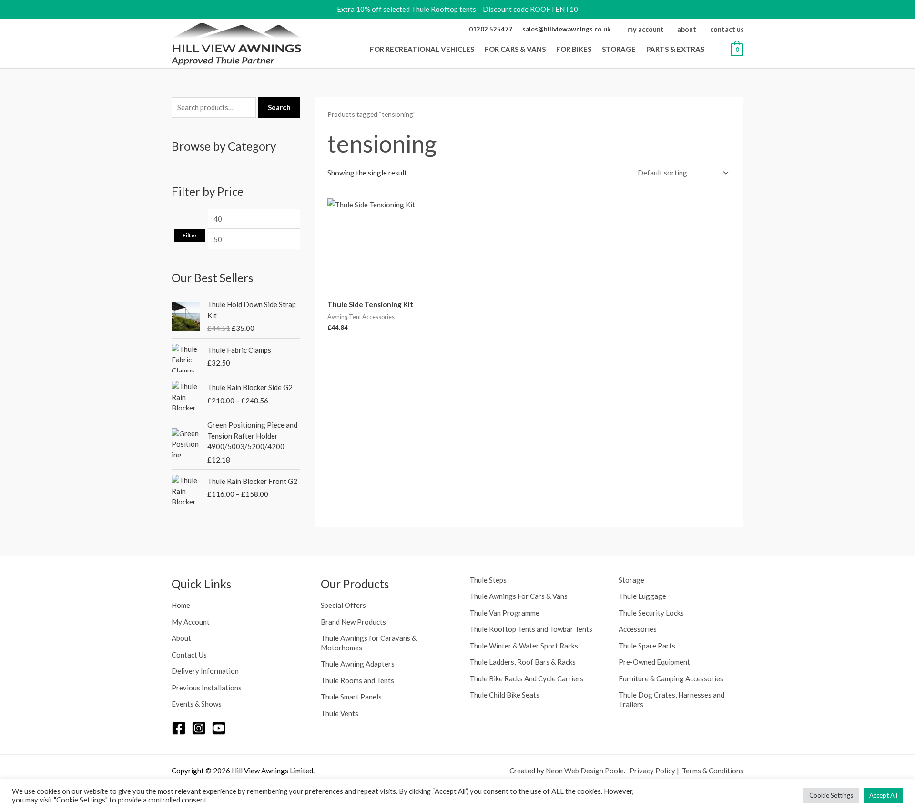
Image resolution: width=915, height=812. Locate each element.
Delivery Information (205, 671)
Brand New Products (353, 621)
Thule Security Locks (651, 612)
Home (181, 605)
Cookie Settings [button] (831, 795)
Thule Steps (488, 580)
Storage (631, 580)
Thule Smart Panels (351, 696)
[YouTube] (219, 728)
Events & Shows (197, 703)
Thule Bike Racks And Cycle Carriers (526, 678)
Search (279, 107)
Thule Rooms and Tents (357, 680)
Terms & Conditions (712, 770)
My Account (191, 621)
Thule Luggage (642, 596)
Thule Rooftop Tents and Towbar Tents (530, 629)
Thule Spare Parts (647, 645)
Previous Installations (207, 687)
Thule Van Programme (504, 612)
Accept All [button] (883, 795)
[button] (477, 49)
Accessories (638, 629)
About (181, 638)
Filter (190, 235)
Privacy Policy (652, 770)
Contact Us (189, 654)
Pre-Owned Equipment (654, 662)
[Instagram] (199, 728)
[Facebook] (179, 728)
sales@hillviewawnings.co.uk (566, 29)
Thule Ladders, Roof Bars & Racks (522, 662)
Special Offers (343, 605)
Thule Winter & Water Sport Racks (523, 645)
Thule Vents (339, 713)
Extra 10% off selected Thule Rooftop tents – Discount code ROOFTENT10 (457, 9)
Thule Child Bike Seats (504, 694)
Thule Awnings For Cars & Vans (518, 596)
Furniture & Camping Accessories (671, 678)
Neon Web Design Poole (585, 770)
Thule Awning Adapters (358, 663)
